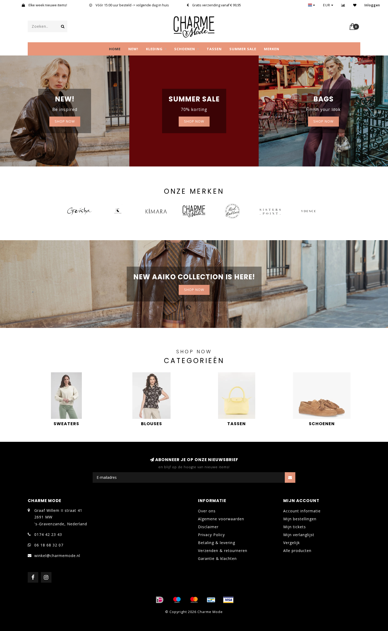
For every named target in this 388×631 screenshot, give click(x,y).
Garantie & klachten (217, 558)
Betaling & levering (216, 542)
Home (115, 49)
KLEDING (154, 49)
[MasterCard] (194, 600)
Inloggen (372, 5)
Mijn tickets (294, 526)
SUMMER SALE (242, 49)
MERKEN (271, 49)
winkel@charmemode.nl (57, 555)
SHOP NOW (65, 121)
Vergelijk (291, 542)
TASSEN (214, 49)
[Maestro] (176, 600)
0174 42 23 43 (48, 534)
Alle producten (297, 550)
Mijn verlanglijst (298, 534)
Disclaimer (208, 526)
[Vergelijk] (343, 5)
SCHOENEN (184, 49)
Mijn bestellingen (299, 518)
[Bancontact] (211, 600)
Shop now (194, 121)
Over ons (207, 510)
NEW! (133, 49)
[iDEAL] (159, 600)
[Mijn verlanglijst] (355, 5)
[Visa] (228, 600)
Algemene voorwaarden (221, 518)
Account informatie (302, 510)
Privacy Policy (211, 534)
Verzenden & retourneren (222, 550)
